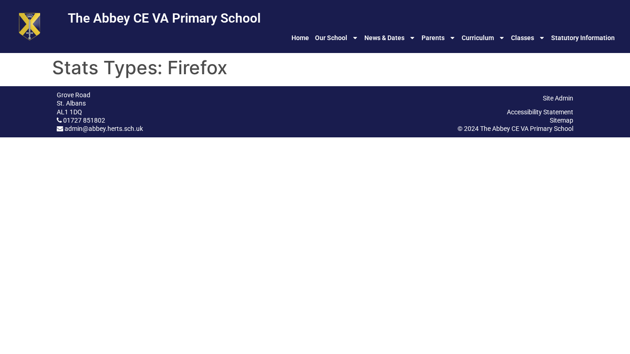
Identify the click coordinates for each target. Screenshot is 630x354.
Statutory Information (583, 37)
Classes (522, 37)
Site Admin (558, 98)
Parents (433, 37)
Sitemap (561, 120)
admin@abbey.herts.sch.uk (104, 128)
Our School (331, 37)
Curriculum (478, 37)
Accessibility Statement (540, 112)
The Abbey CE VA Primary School (164, 18)
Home (300, 37)
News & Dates (384, 37)
